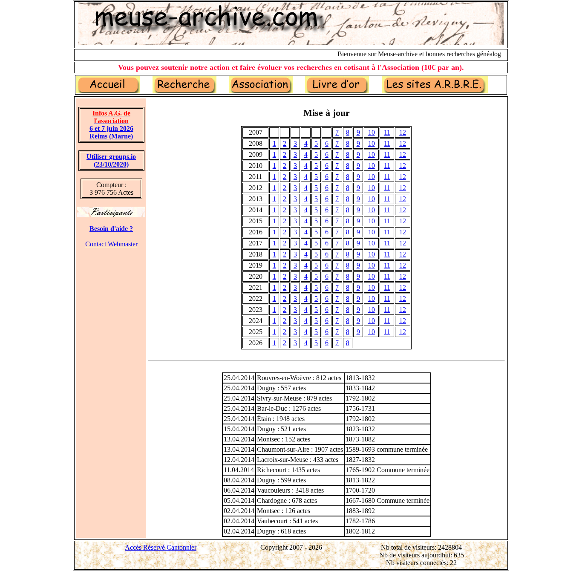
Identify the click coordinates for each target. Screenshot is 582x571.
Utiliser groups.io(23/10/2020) (111, 160)
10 (371, 132)
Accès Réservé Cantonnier (160, 547)
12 (402, 132)
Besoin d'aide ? (111, 228)
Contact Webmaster (111, 244)
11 (387, 132)
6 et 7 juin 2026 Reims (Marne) (111, 125)
